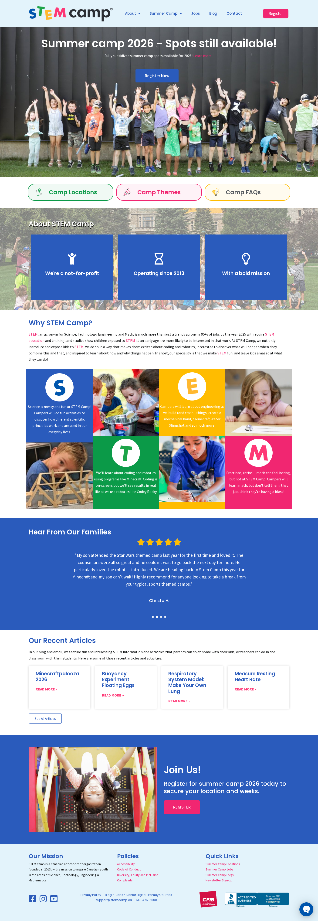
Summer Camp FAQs (220, 875)
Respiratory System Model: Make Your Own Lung (187, 682)
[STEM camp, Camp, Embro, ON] (257, 899)
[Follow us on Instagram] (43, 899)
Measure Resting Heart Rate (255, 676)
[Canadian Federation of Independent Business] (208, 898)
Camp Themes (159, 192)
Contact (234, 13)
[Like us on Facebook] (32, 899)
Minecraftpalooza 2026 (57, 676)
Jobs (195, 13)
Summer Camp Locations (223, 864)
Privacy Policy (91, 895)
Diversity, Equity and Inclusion (137, 875)
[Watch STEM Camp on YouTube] (54, 899)
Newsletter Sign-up (219, 880)
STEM (33, 334)
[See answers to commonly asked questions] (215, 192)
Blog (213, 13)
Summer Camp (163, 13)
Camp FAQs (243, 192)
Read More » (47, 689)
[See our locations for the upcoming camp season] (38, 192)
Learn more (202, 55)
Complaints (125, 880)
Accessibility (126, 864)
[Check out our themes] (127, 192)
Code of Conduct (129, 869)
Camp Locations (73, 192)
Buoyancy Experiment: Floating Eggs (118, 679)
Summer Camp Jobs (219, 869)
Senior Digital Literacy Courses (149, 895)
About (130, 13)
